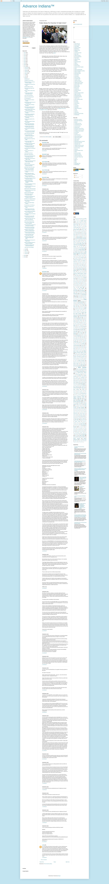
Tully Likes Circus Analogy (29, 247)
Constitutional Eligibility (76, 260)
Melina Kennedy (81, 360)
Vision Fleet (84, 434)
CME (85, 257)
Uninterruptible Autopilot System (80, 432)
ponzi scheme (76, 389)
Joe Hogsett (75, 329)
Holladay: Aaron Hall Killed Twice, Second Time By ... (29, 169)
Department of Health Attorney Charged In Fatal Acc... (30, 197)
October (26, 70)
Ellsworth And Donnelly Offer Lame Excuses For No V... (29, 216)
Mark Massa (76, 355)
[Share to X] (58, 136)
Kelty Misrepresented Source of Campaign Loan (30, 103)
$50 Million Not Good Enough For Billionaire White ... (30, 144)
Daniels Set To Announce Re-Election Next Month (30, 165)
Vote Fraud (82, 435)
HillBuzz (75, 63)
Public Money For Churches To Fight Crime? (30, 240)
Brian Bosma (75, 240)
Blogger (59, 875)
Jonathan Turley (77, 79)
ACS (85, 218)
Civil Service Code (80, 256)
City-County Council (81, 255)
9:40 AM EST (44, 290)
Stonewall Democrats (76, 418)
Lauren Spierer (76, 342)
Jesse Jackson (79, 326)
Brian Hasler (81, 240)
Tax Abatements (82, 422)
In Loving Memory (28, 98)
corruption (78, 261)
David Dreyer (76, 268)
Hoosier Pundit (76, 65)
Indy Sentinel (76, 74)
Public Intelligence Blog (78, 99)
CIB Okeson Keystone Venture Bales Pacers (79, 253)
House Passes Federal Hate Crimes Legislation (29, 223)
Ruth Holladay (76, 103)
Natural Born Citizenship (79, 373)
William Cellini (84, 439)
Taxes (74, 423)
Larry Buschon (80, 341)
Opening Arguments (77, 95)
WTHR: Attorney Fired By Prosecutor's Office (29, 194)
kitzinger (81, 340)
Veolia (76, 434)
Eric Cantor (76, 286)
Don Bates (75, 277)
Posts (76, 175)
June (26, 76)
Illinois (78, 308)
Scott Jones (81, 409)
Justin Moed (82, 337)
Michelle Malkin (77, 86)
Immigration (81, 308)
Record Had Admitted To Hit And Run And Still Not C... (30, 184)
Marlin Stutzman (82, 355)
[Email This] (55, 136)
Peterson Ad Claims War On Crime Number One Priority (30, 232)
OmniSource (83, 377)
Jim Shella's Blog (77, 78)
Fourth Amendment (82, 293)
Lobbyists (82, 346)
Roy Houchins (77, 405)
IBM (85, 307)
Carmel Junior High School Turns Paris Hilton (29, 141)
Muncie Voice (76, 87)
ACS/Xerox (77, 219)
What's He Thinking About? (29, 96)
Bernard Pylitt (83, 232)
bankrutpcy (83, 228)
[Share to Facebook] (59, 136)
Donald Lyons (80, 277)
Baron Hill (76, 230)
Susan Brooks (83, 419)
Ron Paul (84, 404)
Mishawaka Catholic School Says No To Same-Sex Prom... (29, 237)
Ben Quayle (78, 232)
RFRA (80, 398)
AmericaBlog (76, 46)
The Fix (75, 109)
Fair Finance (81, 290)
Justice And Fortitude (77, 81)
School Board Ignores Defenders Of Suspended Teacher (80, 461)
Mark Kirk (79, 354)
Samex (74, 408)
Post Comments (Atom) (48, 863)
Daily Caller (76, 54)
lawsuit (74, 343)
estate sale (83, 289)
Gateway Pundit (77, 59)
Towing (78, 431)
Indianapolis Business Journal (79, 141)
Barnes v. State (84, 229)
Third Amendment (76, 424)
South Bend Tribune (77, 154)
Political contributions (82, 388)
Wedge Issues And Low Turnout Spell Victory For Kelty (30, 161)
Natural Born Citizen (82, 372)
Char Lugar (78, 248)
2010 (25, 61)
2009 (25, 63)
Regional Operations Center (78, 396)
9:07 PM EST (44, 185)
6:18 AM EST (44, 240)
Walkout (84, 436)
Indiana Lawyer (77, 138)
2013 (25, 57)
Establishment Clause (76, 289)
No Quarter (76, 91)
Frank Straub (84, 294)
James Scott (81, 324)
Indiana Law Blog (77, 72)
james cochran (80, 321)
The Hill (75, 158)
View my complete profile (77, 24)
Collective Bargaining (78, 258)
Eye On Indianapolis (77, 56)
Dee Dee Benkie (82, 272)
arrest (81, 227)
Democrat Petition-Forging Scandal (79, 273)
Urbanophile (76, 112)
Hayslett (82, 304)
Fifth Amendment (80, 292)
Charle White (83, 248)
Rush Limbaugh (80, 406)
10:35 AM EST (44, 386)
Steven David (83, 417)
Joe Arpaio (78, 328)
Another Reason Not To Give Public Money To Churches (30, 209)
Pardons (78, 379)
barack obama (76, 229)
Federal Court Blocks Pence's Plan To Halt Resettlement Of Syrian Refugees (80, 469)
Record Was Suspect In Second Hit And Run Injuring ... (30, 179)
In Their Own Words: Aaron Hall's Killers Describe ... (29, 235)
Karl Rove (78, 338)
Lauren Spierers (83, 342)
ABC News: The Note (78, 119)
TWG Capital (82, 431)
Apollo (81, 225)
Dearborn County (76, 272)
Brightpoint (79, 241)
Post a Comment (44, 859)
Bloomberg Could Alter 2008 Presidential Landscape (29, 146)
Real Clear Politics (77, 153)
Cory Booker (83, 261)
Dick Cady (81, 275)
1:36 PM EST (44, 857)
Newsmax (76, 149)
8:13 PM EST (44, 158)
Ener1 (79, 285)
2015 (25, 54)
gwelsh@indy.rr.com (26, 37)
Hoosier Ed (76, 64)
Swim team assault (83, 420)
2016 (25, 52)
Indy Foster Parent (77, 73)
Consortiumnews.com (78, 124)
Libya (84, 344)
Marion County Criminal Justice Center (79, 352)
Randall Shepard (83, 393)
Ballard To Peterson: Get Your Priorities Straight (30, 82)
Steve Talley (78, 417)
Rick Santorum (81, 402)
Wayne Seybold (76, 438)
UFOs (85, 431)
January (26, 253)
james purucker (75, 324)
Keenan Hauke (83, 338)
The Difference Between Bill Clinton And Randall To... (29, 245)
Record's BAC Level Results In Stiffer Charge (30, 159)
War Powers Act (82, 437)
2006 (25, 255)
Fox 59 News (76, 132)
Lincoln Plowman (76, 345)
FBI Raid (81, 291)
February (26, 252)
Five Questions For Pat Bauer (30, 205)
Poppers (83, 389)
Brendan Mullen (82, 239)
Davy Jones (79, 271)
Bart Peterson (82, 230)
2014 (25, 55)
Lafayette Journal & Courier (79, 145)
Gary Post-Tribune (77, 134)
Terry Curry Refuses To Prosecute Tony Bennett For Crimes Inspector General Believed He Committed (80, 515)
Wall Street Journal (76, 437)
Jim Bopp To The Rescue (29, 80)
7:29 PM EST (44, 822)
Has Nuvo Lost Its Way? (29, 137)
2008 (25, 64)
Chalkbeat (76, 51)
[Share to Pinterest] (60, 136)
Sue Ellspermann (83, 418)
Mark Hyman (75, 354)
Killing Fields (76, 340)
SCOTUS (76, 104)
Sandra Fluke (79, 408)
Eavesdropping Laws (77, 284)
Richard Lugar (80, 400)
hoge (84, 306)
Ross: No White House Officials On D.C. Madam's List (30, 212)
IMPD (85, 308)
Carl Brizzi (81, 245)
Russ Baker (76, 101)
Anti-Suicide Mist (82, 224)
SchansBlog (76, 105)
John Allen (83, 330)
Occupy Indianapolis (82, 376)
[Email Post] (53, 136)
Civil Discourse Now (77, 52)
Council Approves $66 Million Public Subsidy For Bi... (30, 115)
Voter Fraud (75, 436)
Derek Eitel (76, 275)
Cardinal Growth (75, 245)
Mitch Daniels (82, 367)
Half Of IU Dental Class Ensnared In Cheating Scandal (29, 181)
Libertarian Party (75, 344)
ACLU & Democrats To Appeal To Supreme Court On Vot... (30, 131)
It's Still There (82, 486)
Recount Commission (78, 394)
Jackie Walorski (79, 320)
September (27, 71)
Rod (83, 403)
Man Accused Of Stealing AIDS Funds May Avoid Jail (30, 156)
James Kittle (78, 322)
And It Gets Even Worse (29, 153)
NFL (82, 374)
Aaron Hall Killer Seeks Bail (29, 133)
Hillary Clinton (75, 306)
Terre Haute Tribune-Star (78, 156)
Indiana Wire (76, 140)
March (26, 250)
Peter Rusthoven (82, 386)
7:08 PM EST (44, 789)
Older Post (67, 861)
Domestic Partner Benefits (81, 276)
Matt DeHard (81, 359)
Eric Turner (80, 287)
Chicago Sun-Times (77, 123)
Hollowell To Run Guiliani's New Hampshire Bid (30, 190)
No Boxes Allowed (77, 90)
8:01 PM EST (44, 841)
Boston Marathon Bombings (81, 238)
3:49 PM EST (44, 664)
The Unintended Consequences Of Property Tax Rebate (30, 225)
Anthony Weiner (75, 224)
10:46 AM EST (44, 423)
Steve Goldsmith (80, 416)
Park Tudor (83, 379)
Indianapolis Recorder (78, 142)
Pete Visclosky (75, 386)
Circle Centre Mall (81, 254)
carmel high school (82, 247)
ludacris (79, 347)
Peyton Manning (76, 387)
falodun (74, 291)
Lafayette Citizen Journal (78, 82)
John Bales (75, 331)
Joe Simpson (79, 330)
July (25, 74)
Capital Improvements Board (77, 244)
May (25, 77)
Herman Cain (79, 305)
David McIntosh (79, 269)
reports (54, 52)
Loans (78, 346)
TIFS (82, 425)
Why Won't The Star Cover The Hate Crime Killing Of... (30, 219)
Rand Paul (78, 393)
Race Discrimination (80, 392)
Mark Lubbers (84, 354)
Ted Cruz (78, 423)
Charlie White (81, 249)
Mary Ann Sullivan (81, 358)
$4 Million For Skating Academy (30, 198)
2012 (25, 58)
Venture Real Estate (76, 433)
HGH (83, 305)
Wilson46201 (44, 142)
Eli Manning (75, 285)
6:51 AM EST (44, 251)
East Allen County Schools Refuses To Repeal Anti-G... (30, 230)
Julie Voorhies (75, 337)
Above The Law (77, 43)
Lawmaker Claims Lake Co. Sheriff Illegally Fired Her (29, 127)
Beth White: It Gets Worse (29, 154)
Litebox (82, 345)
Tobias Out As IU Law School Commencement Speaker (29, 228)
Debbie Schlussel (77, 55)
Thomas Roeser (77, 425)
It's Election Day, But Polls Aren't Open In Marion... (30, 187)
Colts (84, 258)
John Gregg (80, 332)
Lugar (82, 347)
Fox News (76, 133)
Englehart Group (83, 285)
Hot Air (75, 68)
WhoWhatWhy (76, 114)
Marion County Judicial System (80, 353)
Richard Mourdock (77, 401)
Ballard (79, 228)
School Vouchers (75, 409)
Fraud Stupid (76, 57)
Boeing (74, 238)
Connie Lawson (83, 259)
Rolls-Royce (80, 404)
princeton (74, 390)
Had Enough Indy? (77, 61)
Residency (75, 398)
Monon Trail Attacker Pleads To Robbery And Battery (30, 243)
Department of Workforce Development (80, 274)
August (26, 73)
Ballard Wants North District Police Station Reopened (29, 124)
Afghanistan (83, 219)
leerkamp (78, 343)
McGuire (85, 359)
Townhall (75, 110)
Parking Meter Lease (76, 380)
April (25, 249)
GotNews (76, 60)
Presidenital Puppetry (78, 96)
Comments (77, 177)
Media (76, 360)
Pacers (82, 378)
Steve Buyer (75, 416)
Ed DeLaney (83, 284)
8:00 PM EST (44, 150)
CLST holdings (81, 257)
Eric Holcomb (82, 286)
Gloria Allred (75, 299)
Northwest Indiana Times (78, 150)
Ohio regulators (76, 377)
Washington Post (77, 163)
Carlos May (80, 246)
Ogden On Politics (77, 94)
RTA (82, 405)
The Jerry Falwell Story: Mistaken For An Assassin (29, 135)
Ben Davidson (82, 231)
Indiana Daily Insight (77, 137)
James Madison (84, 322)
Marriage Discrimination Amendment (79, 356)
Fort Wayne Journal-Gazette (79, 129)
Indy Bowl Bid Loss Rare (29, 86)
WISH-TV (76, 159)
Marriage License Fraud (77, 357)
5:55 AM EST (44, 232)
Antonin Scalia (75, 225)
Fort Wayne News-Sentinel (79, 131)
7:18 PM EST (44, 806)
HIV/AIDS (80, 306)
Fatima (78, 291)
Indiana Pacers (80, 311)
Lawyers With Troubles (78, 83)
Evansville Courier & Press (79, 128)
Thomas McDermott (83, 424)
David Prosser (81, 270)
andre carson (83, 220)
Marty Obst (75, 358)
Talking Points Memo (77, 108)
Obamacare (80, 375)
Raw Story (76, 100)
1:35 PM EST (44, 588)
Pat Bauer (83, 380)
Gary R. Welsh (44, 161)
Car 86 (84, 244)
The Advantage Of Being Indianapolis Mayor (29, 93)
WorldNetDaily (76, 164)
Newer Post (42, 861)
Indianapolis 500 (75, 315)
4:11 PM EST (44, 690)
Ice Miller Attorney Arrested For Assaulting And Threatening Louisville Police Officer (83, 506)
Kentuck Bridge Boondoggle (77, 339)
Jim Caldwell (75, 327)
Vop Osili (76, 435)
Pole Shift (75, 388)
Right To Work (78, 403)
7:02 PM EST (44, 783)
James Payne (83, 323)
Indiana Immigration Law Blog (79, 70)
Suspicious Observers (78, 155)
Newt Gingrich (78, 374)
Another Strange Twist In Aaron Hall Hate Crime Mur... (30, 110)
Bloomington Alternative (78, 120)
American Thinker (77, 47)
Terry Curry (83, 423)
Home (55, 861)
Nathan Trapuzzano (80, 371)
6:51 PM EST (44, 750)
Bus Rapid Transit (81, 243)
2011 (25, 60)
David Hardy (81, 268)
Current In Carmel (77, 125)
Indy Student (76, 76)
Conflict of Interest (76, 259)
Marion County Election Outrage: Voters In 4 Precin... (30, 176)
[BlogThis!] (56, 136)
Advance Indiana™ (38, 6)
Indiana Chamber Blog (78, 69)
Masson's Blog (76, 85)
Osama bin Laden (76, 378)
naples (74, 371)
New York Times (77, 147)
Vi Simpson (79, 434)
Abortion (81, 218)
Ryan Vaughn (81, 407)
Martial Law (83, 357)
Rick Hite (84, 401)
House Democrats (76, 307)
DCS (84, 271)
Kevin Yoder (84, 339)
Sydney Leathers (78, 421)
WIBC (80, 439)
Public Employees (80, 391)
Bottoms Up (77, 239)
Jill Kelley (83, 326)
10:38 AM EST (44, 409)
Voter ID (80, 436)
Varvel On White (27, 163)
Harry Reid (78, 304)
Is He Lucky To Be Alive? (29, 95)
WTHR (75, 162)
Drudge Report (76, 127)
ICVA (75, 308)
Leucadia (83, 343)
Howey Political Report (78, 136)
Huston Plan (82, 307)
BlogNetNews (76, 48)
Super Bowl (76, 419)
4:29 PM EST (44, 712)
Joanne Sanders (81, 327)
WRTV (75, 160)
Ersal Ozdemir (81, 288)
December (26, 67)
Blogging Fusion (77, 50)
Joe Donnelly (83, 328)
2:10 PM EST (44, 630)
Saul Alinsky (83, 408)
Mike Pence (81, 366)
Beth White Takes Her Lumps (29, 167)
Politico (75, 151)
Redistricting (83, 395)
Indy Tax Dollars (77, 77)
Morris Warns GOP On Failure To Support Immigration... (30, 107)
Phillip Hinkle (83, 387)
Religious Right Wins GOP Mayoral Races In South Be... (30, 174)
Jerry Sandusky (80, 325)
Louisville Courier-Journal (78, 146)
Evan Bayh (75, 290)
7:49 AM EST (44, 268)
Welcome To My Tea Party (78, 113)
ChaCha (74, 248)
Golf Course (80, 299)
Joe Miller (81, 329)
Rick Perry (75, 402)
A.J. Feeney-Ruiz (76, 218)
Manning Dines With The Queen (30, 188)
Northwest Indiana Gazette (78, 92)
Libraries (81, 344)
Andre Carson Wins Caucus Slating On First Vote (83, 478)
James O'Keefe (77, 323)
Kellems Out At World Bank (29, 192)
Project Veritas (80, 390)
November (26, 68)
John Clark (81, 331)
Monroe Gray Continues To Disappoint (29, 117)
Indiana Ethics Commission (79, 309)
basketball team (75, 231)
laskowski (85, 341)
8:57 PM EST (44, 166)
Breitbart (75, 122)
